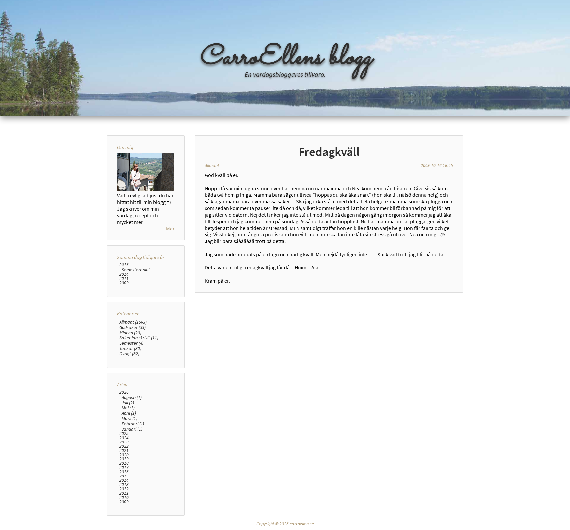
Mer (170, 228)
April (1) (129, 413)
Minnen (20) (130, 333)
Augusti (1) (132, 397)
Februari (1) (133, 424)
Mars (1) (129, 418)
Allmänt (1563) (133, 322)
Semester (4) (131, 343)
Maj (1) (128, 408)
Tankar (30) (130, 348)
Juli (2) (128, 403)
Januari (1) (132, 429)
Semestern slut (136, 270)
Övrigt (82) (129, 354)
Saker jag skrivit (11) (138, 338)
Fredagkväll (329, 151)
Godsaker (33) (132, 327)
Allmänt (212, 165)
